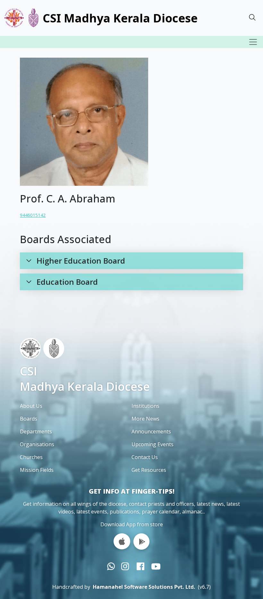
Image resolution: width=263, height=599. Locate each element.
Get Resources (149, 469)
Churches (31, 457)
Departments (36, 431)
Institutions (145, 405)
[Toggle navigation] (253, 42)
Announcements (151, 431)
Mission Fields (37, 469)
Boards (28, 418)
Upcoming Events (153, 444)
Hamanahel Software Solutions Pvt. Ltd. (144, 586)
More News (145, 418)
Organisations (37, 444)
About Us (31, 405)
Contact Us (145, 457)
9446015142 (33, 215)
